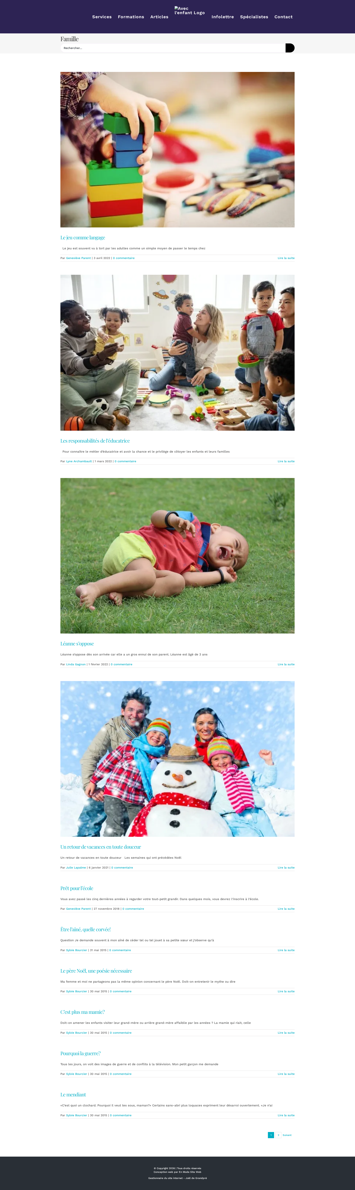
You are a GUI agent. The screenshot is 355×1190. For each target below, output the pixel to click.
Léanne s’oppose (77, 643)
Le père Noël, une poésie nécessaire (96, 970)
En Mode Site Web (190, 1172)
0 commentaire (124, 258)
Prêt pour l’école (76, 888)
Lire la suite (286, 258)
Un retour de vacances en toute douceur (100, 846)
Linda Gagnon (76, 664)
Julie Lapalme (76, 867)
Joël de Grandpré (196, 1178)
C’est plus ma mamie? (82, 1011)
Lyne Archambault (79, 461)
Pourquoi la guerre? (80, 1053)
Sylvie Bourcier (76, 950)
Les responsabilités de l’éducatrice (95, 440)
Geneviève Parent (78, 258)
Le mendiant (73, 1094)
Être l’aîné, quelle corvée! (85, 929)
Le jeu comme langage (82, 237)
